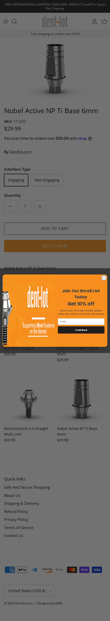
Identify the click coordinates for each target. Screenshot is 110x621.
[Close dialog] (104, 277)
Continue (81, 329)
